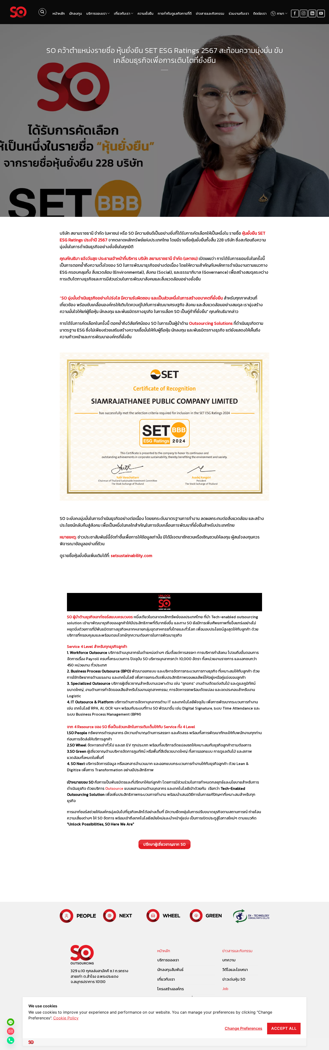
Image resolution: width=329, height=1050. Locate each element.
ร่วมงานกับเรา (239, 13)
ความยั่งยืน (145, 13)
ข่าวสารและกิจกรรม (210, 13)
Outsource (114, 788)
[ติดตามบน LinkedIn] (312, 14)
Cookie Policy (66, 1018)
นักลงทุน (75, 13)
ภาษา (280, 13)
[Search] (42, 12)
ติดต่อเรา (259, 13)
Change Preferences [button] (243, 1028)
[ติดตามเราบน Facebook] (295, 14)
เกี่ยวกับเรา (122, 13)
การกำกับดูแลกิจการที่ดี (174, 13)
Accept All (283, 1028)
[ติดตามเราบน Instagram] (304, 14)
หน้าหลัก (59, 13)
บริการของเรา (96, 13)
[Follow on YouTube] (321, 14)
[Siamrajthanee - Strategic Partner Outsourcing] (18, 12)
